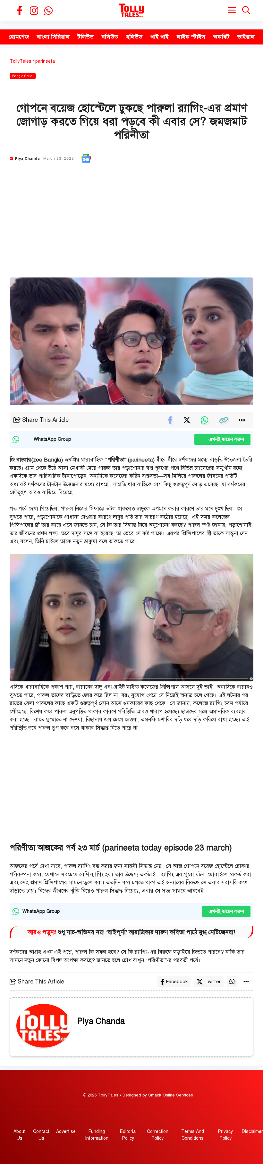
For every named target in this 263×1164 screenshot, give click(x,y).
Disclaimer (252, 1131)
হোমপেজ (19, 36)
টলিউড (86, 36)
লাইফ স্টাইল (191, 36)
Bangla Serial (22, 76)
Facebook (177, 981)
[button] (246, 10)
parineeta (45, 61)
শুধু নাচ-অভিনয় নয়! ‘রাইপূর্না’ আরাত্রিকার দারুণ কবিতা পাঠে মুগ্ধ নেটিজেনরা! (146, 932)
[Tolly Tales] (131, 10)
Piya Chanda (27, 158)
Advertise (66, 1131)
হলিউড (134, 36)
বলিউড (110, 36)
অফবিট (221, 36)
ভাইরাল (246, 36)
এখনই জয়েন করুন (222, 439)
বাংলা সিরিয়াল (53, 36)
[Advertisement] (131, 229)
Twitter (212, 981)
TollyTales (20, 61)
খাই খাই (159, 36)
